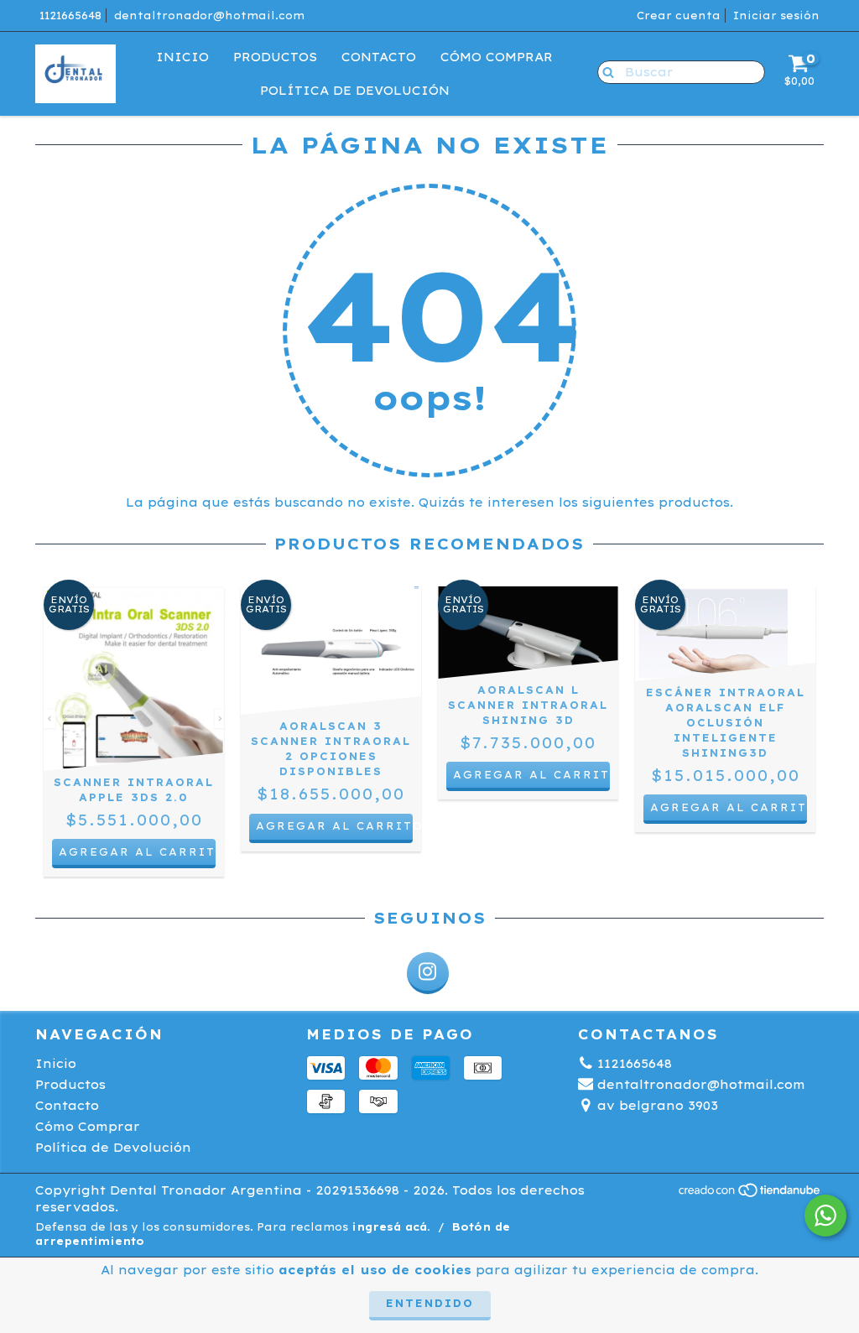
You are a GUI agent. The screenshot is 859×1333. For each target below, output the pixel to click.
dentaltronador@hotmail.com (209, 15)
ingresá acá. (390, 1227)
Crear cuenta (679, 15)
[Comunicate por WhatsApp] (825, 1216)
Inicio (182, 57)
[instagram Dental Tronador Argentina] (428, 973)
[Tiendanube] (750, 1194)
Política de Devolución (355, 90)
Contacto (378, 57)
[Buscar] (604, 71)
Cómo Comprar (496, 57)
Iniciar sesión (776, 15)
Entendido (430, 1303)
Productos (275, 57)
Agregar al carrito (334, 826)
